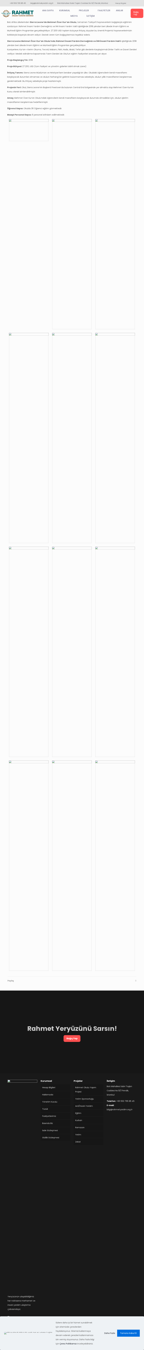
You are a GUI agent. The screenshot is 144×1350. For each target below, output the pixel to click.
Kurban (78, 1120)
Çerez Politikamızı (68, 1343)
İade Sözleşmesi (50, 1130)
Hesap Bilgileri (48, 1087)
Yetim (78, 1134)
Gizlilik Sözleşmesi (50, 1137)
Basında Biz (47, 1123)
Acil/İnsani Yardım (84, 1106)
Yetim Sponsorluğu (84, 1098)
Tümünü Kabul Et (128, 1333)
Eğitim (78, 1113)
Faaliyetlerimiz (49, 1116)
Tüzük (45, 1109)
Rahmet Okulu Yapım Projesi (85, 1089)
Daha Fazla (109, 1333)
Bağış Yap (72, 1038)
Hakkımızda (47, 1094)
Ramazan (80, 1127)
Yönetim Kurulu (49, 1101)
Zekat (78, 1141)
